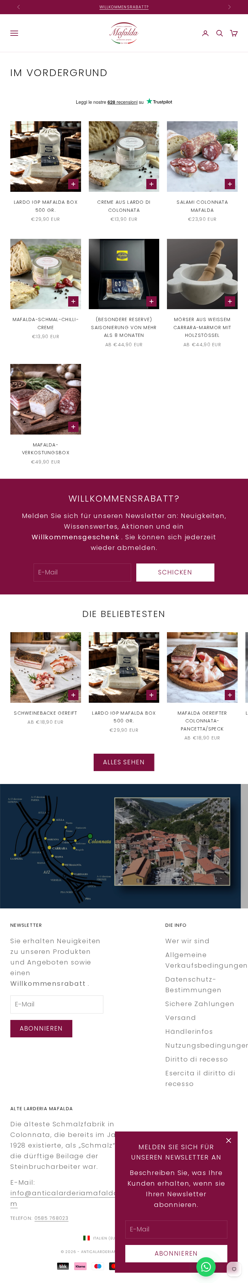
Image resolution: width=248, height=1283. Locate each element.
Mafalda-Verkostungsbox (45, 449)
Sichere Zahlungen (200, 1003)
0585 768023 (51, 1218)
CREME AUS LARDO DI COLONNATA (123, 206)
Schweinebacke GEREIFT (45, 713)
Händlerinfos (189, 1031)
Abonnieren (176, 1253)
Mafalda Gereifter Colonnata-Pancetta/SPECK (202, 721)
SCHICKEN (175, 572)
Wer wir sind (187, 940)
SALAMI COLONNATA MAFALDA (202, 206)
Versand (180, 1017)
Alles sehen (124, 762)
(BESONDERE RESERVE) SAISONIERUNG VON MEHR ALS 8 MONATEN (124, 327)
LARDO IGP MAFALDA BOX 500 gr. (46, 206)
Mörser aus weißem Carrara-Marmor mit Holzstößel (202, 327)
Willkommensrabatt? (124, 4)
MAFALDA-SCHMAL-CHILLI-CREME (46, 323)
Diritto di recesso (196, 1059)
